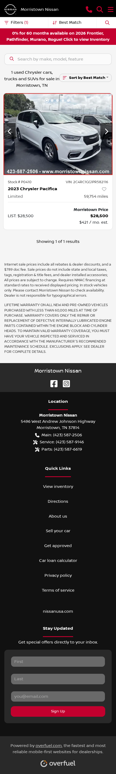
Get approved (58, 545)
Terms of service (58, 590)
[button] (89, 9)
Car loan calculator (58, 560)
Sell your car (58, 530)
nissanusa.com (58, 611)
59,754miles (96, 196)
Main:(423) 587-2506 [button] (62, 435)
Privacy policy (58, 575)
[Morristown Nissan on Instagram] (64, 383)
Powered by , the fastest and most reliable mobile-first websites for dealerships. (58, 748)
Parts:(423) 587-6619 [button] (62, 449)
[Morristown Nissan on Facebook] (52, 383)
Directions (58, 501)
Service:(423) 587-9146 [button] (62, 442)
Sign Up (58, 711)
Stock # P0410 (20, 182)
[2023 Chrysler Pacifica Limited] (58, 134)
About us (58, 516)
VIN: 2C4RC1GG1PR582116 (87, 182)
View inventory (58, 486)
